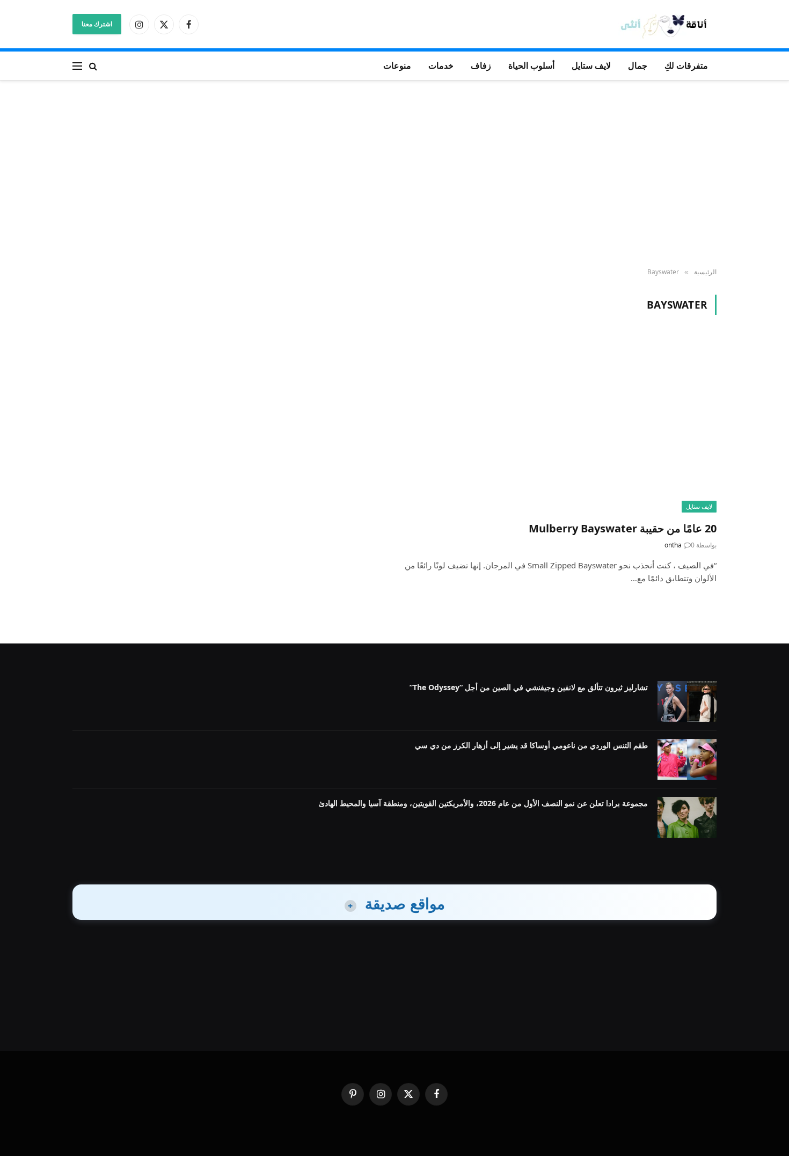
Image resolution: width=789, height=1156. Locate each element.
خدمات (441, 65)
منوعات (397, 65)
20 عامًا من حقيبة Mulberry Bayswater (623, 528)
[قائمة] (77, 66)
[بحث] (93, 66)
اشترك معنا (97, 23)
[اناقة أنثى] (667, 24)
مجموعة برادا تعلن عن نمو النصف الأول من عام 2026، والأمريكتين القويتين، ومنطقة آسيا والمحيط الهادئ (483, 803)
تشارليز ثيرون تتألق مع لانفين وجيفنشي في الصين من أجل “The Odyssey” (529, 687)
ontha (673, 545)
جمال (637, 65)
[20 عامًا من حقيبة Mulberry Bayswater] (560, 424)
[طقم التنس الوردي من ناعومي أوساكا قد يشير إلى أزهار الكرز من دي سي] (687, 759)
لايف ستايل (591, 65)
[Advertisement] (394, 174)
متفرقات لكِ (686, 65)
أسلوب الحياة (531, 65)
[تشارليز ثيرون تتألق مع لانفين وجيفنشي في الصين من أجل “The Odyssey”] (687, 701)
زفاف (481, 65)
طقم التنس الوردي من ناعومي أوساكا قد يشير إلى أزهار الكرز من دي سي (531, 745)
